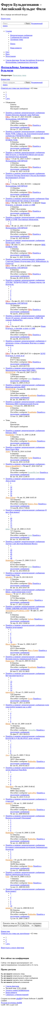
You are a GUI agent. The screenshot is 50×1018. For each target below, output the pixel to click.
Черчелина (17, 75)
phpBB (19, 999)
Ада (7, 755)
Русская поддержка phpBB (11, 1003)
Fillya (8, 117)
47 (11, 556)
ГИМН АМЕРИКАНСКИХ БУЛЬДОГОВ (22, 609)
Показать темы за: (10, 923)
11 (11, 684)
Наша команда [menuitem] (16, 48)
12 (11, 686)
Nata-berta (9, 787)
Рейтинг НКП (11, 433)
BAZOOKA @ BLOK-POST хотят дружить (23, 738)
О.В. (7, 877)
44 (11, 550)
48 (11, 558)
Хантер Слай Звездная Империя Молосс (22, 544)
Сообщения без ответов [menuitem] (19, 37)
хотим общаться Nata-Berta (16, 770)
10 (11, 642)
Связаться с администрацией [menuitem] (17, 995)
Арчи (8, 451)
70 (11, 521)
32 (11, 487)
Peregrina (9, 406)
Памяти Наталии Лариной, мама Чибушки (22, 115)
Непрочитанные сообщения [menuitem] (21, 35)
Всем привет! (11, 891)
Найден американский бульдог (18, 874)
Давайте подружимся (14, 627)
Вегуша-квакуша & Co (14, 676)
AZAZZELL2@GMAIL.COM (17, 611)
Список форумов (12, 986)
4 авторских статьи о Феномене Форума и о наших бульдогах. (26, 343)
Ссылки (9, 31)
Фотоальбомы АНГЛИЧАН (16, 119)
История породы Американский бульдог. (22, 659)
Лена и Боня (10, 481)
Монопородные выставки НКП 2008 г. (21, 370)
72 (11, 525)
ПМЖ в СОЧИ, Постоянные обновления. (22, 219)
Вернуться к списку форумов (12, 948)
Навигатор (10, 661)
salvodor (9, 577)
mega (24, 75)
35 (11, 493)
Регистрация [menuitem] (11, 56)
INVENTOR (10, 372)
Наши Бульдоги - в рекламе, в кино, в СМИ (26, 204)
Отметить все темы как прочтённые (15, 88)
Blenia (8, 724)
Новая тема (5, 79)
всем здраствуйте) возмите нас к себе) (27, 706)
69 (11, 518)
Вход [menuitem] (8, 54)
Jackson (31, 619)
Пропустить (5, 19)
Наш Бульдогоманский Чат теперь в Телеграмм (27, 200)
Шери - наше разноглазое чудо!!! (18, 592)
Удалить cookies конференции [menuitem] (17, 990)
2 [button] (6, 94)
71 (11, 523)
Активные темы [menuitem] (16, 39)
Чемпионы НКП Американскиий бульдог (22, 404)
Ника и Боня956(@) (13, 466)
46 (11, 554)
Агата (30, 699)
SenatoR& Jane (33, 472)
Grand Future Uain (13, 575)
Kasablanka (32, 395)
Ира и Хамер (11, 644)
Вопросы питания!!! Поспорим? (18, 818)
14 (11, 690)
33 (11, 489)
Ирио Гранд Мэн (12, 449)
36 (11, 495)
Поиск (28, 23)
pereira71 (9, 803)
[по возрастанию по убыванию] (26, 926)
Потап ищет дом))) (13, 243)
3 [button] (6, 96)
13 (11, 688)
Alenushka (32, 730)
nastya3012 (10, 692)
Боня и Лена (33, 504)
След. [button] (8, 98)
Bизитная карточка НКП (15, 387)
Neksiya (9, 594)
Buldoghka (10, 560)
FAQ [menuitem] (7, 52)
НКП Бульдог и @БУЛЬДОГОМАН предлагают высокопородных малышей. (25, 156)
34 (11, 491)
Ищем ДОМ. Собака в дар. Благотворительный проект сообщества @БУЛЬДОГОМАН (27, 135)
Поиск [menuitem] (12, 44)
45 (11, 552)
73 (11, 527)
